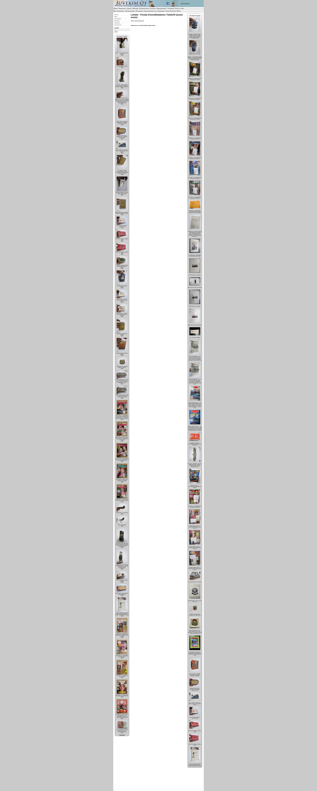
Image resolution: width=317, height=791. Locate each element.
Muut (179, 11)
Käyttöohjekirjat (119, 11)
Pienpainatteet (144, 8)
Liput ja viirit (179, 8)
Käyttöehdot (117, 18)
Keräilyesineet (161, 8)
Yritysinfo (117, 23)
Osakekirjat (161, 11)
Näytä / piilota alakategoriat (137, 20)
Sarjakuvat (122, 8)
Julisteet (153, 8)
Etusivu (116, 14)
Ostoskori (116, 21)
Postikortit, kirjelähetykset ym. (146, 11)
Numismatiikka (130, 11)
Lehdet (129, 8)
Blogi (115, 16)
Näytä (122, 54)
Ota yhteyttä (117, 25)
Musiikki (135, 8)
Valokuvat (170, 8)
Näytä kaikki (122, 735)
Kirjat (115, 8)
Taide (167, 11)
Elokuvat (173, 11)
